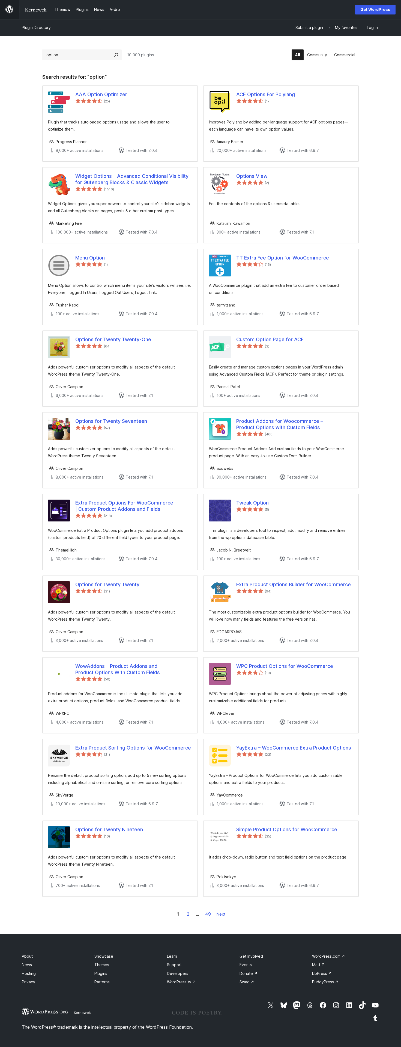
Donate (249, 973)
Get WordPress (375, 9)
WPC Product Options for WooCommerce (284, 666)
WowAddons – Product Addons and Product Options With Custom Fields (117, 669)
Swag (247, 982)
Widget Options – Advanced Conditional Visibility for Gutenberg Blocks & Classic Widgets (131, 179)
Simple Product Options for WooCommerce (286, 829)
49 (208, 914)
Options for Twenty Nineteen (109, 829)
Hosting (29, 973)
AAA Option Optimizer (101, 94)
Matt (318, 964)
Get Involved (251, 956)
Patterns (102, 982)
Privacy (28, 982)
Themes (101, 964)
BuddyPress (325, 982)
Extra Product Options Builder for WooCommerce (293, 584)
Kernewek (82, 1012)
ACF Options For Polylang (265, 94)
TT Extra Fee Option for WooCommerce (282, 258)
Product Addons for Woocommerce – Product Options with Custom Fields (279, 424)
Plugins (100, 973)
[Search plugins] (116, 54)
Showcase (103, 956)
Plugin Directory (36, 27)
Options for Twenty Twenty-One (113, 339)
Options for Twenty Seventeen (111, 421)
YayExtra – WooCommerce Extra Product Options (293, 748)
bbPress (322, 973)
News (27, 964)
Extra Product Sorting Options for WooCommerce (133, 748)
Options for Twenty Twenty (107, 584)
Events (246, 964)
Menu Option (90, 258)
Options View (252, 176)
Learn (172, 956)
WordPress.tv (181, 982)
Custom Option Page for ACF (270, 339)
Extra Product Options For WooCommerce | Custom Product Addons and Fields (124, 506)
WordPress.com (328, 956)
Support (174, 964)
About (27, 956)
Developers (177, 973)
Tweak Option (252, 503)
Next (221, 914)
